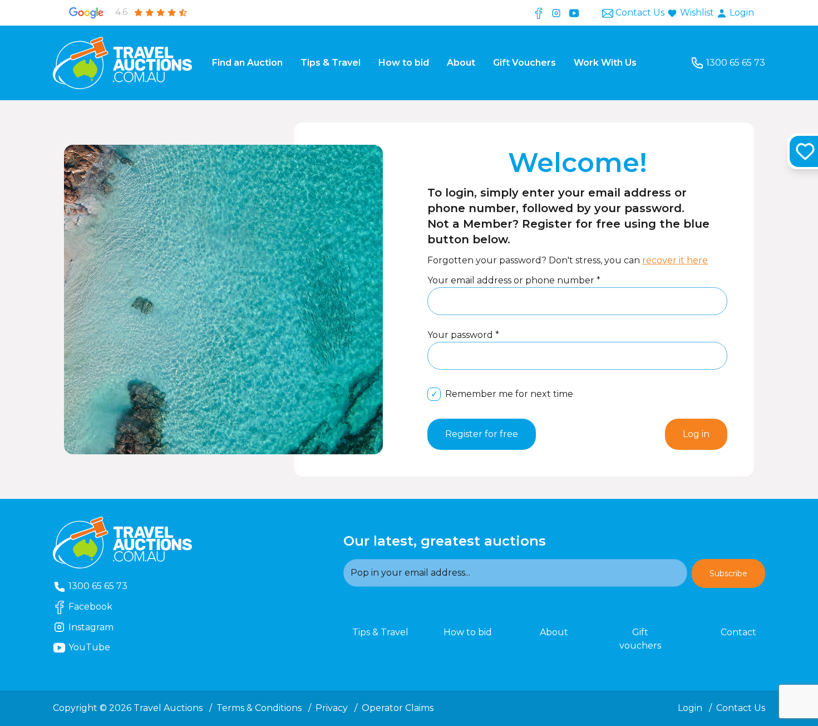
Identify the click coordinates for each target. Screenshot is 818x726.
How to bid (403, 62)
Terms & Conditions (259, 708)
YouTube (107, 647)
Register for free (481, 434)
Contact (738, 632)
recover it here (675, 260)
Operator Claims (397, 708)
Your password (461, 335)
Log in (696, 434)
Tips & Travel (330, 62)
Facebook (101, 606)
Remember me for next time (509, 394)
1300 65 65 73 (735, 62)
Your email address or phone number (512, 280)
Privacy (332, 708)
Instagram (102, 626)
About (461, 62)
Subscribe (728, 573)
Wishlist (697, 12)
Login (740, 12)
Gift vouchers (640, 639)
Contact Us (640, 12)
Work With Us (605, 62)
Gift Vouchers (524, 62)
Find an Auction (247, 62)
